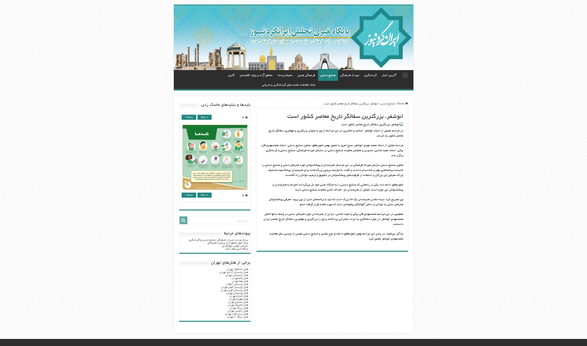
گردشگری (370, 75)
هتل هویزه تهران (238, 299)
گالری (231, 75)
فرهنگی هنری (306, 75)
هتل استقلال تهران (237, 269)
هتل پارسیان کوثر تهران (234, 287)
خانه (405, 75)
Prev (204, 117)
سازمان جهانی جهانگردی (235, 246)
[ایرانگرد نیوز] (293, 37)
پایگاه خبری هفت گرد (236, 249)
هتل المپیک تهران (238, 305)
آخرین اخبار (389, 75)
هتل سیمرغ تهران (238, 302)
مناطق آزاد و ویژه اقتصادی (256, 75)
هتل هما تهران (240, 281)
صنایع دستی (328, 75)
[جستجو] (183, 220)
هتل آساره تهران (238, 296)
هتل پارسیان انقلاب (237, 284)
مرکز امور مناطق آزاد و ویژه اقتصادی (228, 243)
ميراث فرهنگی (349, 75)
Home (401, 103)
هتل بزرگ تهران (239, 308)
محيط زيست (284, 75)
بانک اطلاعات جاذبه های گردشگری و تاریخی (288, 85)
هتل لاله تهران (240, 278)
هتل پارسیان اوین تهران (234, 290)
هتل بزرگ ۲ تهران (237, 317)
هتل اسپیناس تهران (236, 275)
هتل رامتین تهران (238, 311)
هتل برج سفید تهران (236, 314)
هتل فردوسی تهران (237, 293)
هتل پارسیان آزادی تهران (233, 272)
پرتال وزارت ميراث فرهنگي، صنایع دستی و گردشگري (218, 240)
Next (189, 117)
